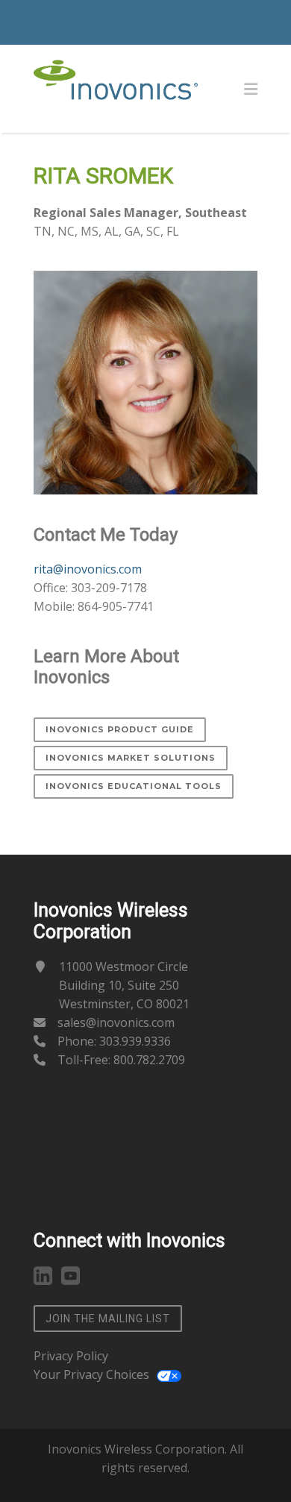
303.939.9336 (135, 1041)
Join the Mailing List (108, 1319)
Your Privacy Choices (91, 1374)
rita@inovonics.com (88, 569)
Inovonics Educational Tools (134, 786)
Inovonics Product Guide (120, 729)
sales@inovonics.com (116, 1022)
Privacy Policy (71, 1356)
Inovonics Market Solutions (131, 757)
